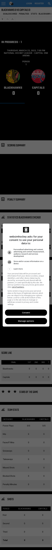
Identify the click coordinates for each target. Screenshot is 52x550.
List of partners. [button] (18, 287)
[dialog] (26, 275)
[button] (26, 269)
